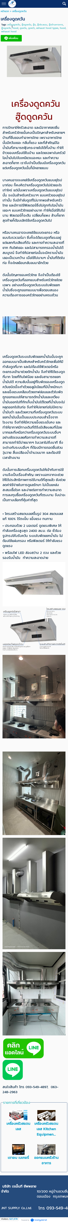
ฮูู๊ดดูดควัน (6, 28)
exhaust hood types (47, 28)
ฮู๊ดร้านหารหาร (56, 24)
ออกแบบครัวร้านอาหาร (46, 1160)
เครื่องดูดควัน (13, 24)
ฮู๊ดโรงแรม (42, 24)
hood (63, 28)
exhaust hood (9, 31)
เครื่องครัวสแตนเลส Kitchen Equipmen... (46, 1129)
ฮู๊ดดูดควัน (26, 24)
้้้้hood (15, 28)
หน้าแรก (5, 11)
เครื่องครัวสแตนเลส (18, 1126)
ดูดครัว (31, 28)
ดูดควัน (23, 28)
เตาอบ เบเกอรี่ (18, 1157)
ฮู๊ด (34, 24)
